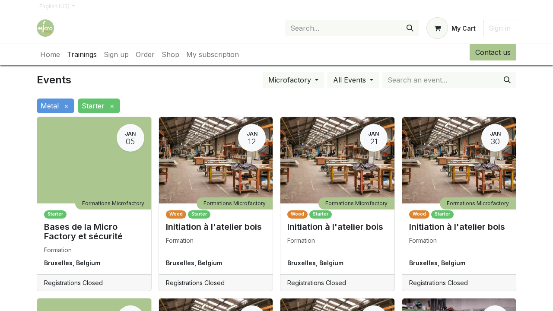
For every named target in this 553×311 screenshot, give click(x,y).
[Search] (410, 28)
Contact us (493, 52)
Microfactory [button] (290, 80)
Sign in (500, 28)
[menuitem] (50, 54)
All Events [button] (350, 80)
